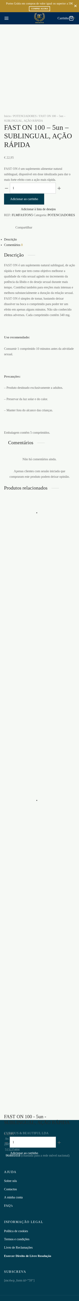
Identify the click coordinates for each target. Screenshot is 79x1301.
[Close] (75, 6)
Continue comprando (26, 40)
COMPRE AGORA (39, 9)
